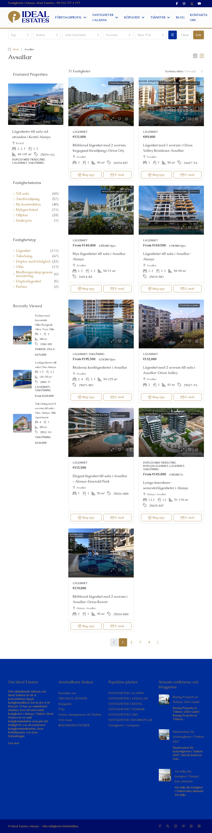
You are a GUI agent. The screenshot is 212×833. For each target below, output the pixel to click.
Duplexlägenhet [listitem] (28, 281)
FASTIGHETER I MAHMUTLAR (130, 720)
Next (56, 109)
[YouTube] (184, 826)
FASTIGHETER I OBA (123, 714)
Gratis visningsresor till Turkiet (79, 714)
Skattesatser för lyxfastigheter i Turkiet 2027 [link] (188, 736)
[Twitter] (168, 826)
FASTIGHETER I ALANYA (126, 693)
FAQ (61, 709)
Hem (16, 49)
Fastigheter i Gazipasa (123, 725)
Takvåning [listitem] (24, 256)
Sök (198, 35)
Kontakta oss (67, 693)
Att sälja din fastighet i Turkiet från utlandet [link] (187, 776)
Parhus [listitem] (21, 287)
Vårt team (65, 720)
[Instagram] (176, 826)
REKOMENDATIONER (73, 725)
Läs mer (13, 743)
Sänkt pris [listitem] (24, 220)
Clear (185, 35)
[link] (101, 101)
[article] (35, 127)
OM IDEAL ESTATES (72, 698)
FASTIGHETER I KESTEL (125, 704)
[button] (195, 56)
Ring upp (88, 175)
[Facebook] (160, 826)
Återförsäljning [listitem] (27, 199)
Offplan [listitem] (22, 215)
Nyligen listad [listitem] (27, 210)
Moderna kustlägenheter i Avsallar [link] (100, 367)
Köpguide (65, 704)
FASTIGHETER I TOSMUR (126, 709)
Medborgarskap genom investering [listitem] (34, 274)
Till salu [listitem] (22, 194)
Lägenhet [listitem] (23, 251)
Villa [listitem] (20, 267)
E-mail (119, 175)
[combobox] (20, 35)
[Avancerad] (172, 35)
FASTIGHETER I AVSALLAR (127, 698)
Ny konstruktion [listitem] (28, 204)
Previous (14, 109)
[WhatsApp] (192, 826)
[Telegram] (200, 826)
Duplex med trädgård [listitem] (33, 261)
